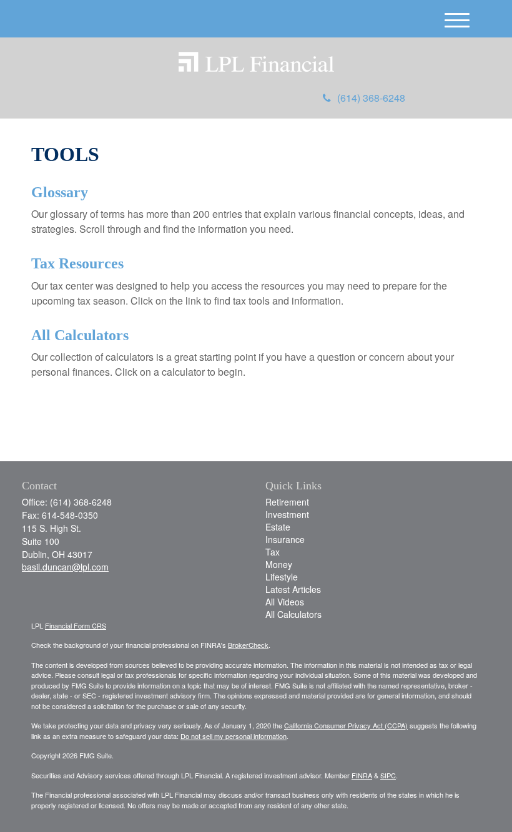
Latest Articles (293, 589)
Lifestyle (281, 576)
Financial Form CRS (75, 625)
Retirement (287, 502)
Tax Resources (77, 263)
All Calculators (80, 335)
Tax (272, 552)
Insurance (285, 539)
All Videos (284, 601)
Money (278, 564)
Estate (277, 527)
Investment (287, 514)
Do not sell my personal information (233, 736)
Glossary (59, 192)
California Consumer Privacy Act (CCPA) (346, 725)
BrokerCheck (248, 645)
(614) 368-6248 (371, 98)
